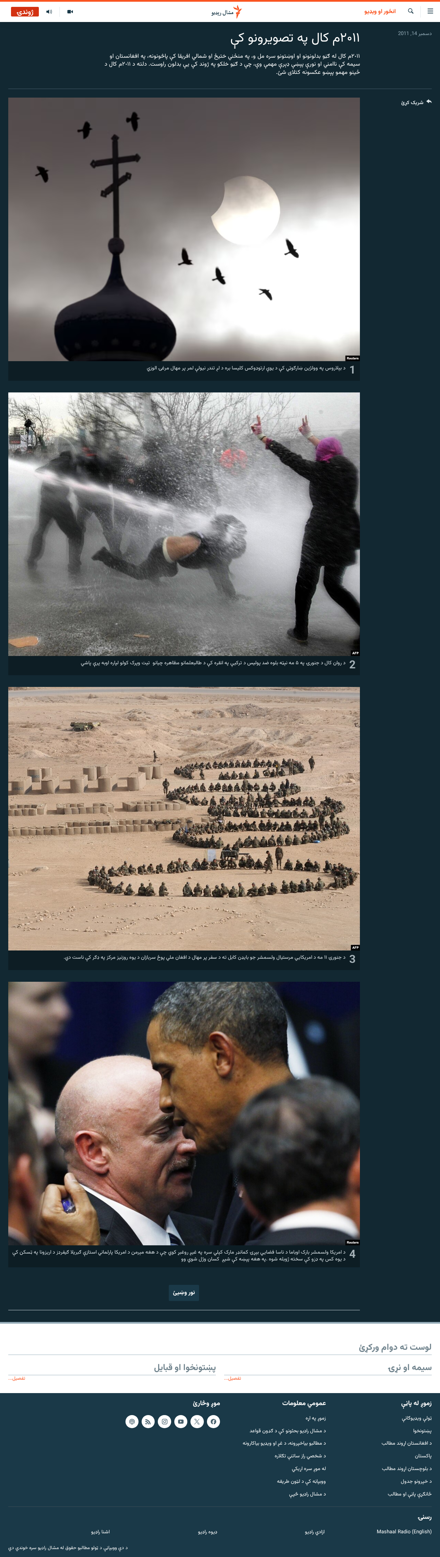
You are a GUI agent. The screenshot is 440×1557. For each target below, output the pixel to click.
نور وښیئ (184, 1292)
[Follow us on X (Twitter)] (197, 1421)
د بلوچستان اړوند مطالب (407, 1469)
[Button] (416, 104)
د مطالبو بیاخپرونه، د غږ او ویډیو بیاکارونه (284, 1443)
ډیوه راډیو (207, 1532)
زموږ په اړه (316, 1418)
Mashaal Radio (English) (404, 1532)
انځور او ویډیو (380, 12)
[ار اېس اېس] (148, 1421)
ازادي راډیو (314, 1532)
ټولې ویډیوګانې (417, 1418)
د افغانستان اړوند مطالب (407, 1443)
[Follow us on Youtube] (180, 1421)
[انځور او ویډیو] (69, 12)
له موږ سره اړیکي (309, 1469)
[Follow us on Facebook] (213, 1421)
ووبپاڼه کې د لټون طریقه (301, 1482)
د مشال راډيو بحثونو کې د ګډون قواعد (288, 1431)
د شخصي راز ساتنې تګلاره (300, 1456)
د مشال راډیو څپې (307, 1494)
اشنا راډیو (100, 1532)
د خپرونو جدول (416, 1482)
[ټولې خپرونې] (49, 12)
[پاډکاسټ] (132, 1421)
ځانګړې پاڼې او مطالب (410, 1494)
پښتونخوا (422, 1431)
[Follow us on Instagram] (164, 1421)
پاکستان (423, 1456)
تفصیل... (232, 1378)
